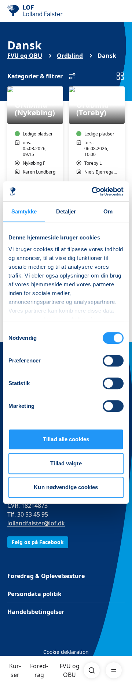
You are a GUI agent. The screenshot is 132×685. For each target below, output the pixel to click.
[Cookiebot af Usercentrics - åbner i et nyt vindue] (93, 191)
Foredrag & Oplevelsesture (46, 576)
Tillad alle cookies (66, 439)
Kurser (15, 670)
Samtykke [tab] (24, 211)
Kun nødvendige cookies (66, 487)
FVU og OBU (70, 670)
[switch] (113, 360)
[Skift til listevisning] (120, 76)
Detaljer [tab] (66, 211)
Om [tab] (108, 211)
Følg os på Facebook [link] (38, 542)
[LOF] (44, 11)
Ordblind (70, 56)
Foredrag (39, 670)
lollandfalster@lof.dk (36, 523)
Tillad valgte (65, 463)
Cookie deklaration (66, 651)
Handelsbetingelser (35, 612)
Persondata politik (34, 594)
